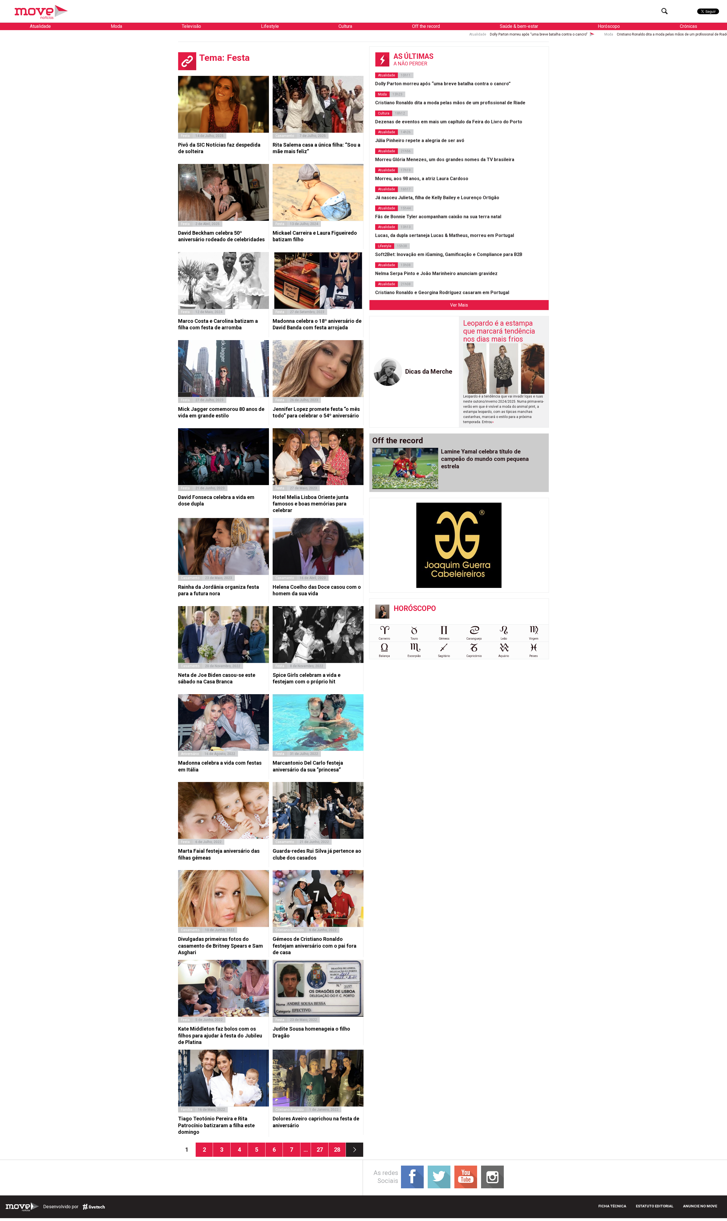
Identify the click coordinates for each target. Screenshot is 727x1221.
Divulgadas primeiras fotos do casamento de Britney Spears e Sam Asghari (220, 945)
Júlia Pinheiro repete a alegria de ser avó (419, 140)
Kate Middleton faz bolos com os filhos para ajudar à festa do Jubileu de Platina (220, 1035)
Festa (185, 136)
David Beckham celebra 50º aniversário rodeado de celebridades (221, 236)
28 (340, 1149)
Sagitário (444, 656)
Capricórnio (474, 656)
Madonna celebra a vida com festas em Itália (220, 766)
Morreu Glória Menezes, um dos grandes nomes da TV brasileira (444, 159)
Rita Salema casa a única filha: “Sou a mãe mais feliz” (316, 148)
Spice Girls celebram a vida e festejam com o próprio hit (306, 678)
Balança (384, 656)
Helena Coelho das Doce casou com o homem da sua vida (317, 590)
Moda (116, 26)
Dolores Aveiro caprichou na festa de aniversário (316, 1122)
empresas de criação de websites (93, 1207)
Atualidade (40, 26)
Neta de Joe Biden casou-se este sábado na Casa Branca (216, 678)
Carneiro (384, 638)
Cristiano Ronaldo (289, 930)
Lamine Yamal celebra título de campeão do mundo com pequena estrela (485, 459)
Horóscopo (609, 26)
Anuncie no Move (700, 1206)
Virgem (533, 638)
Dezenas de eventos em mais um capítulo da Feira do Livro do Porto (672, 34)
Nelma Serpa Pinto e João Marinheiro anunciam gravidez (436, 273)
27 (322, 1149)
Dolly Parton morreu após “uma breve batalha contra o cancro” (397, 34)
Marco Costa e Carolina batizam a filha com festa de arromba (218, 324)
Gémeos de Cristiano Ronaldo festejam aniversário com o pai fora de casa (314, 945)
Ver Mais (459, 305)
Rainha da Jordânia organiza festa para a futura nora (218, 590)
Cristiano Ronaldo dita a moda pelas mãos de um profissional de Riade (531, 34)
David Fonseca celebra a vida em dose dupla (216, 500)
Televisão (191, 26)
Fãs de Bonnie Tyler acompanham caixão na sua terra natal (438, 216)
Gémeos (444, 638)
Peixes (533, 656)
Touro (414, 638)
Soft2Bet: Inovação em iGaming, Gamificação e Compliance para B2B (448, 254)
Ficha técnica (612, 1206)
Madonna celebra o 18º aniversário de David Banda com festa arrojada (317, 324)
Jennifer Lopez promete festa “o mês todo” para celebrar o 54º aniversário (316, 412)
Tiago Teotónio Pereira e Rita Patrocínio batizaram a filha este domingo (216, 1125)
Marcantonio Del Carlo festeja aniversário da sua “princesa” (308, 766)
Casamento (284, 136)
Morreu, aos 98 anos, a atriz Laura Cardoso (421, 178)
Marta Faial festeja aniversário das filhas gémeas (219, 854)
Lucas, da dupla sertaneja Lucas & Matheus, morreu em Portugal (444, 235)
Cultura (345, 26)
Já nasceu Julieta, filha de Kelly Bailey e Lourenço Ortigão (437, 197)
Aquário (503, 656)
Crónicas (688, 26)
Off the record (426, 26)
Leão (504, 638)
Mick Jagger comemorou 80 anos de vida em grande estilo (221, 412)
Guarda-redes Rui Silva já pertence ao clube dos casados (317, 854)
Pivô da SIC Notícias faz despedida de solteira (219, 148)
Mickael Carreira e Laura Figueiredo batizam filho (315, 236)
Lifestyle (270, 26)
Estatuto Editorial (654, 1206)
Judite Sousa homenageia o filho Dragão (311, 1032)
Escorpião (414, 656)
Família (186, 1110)
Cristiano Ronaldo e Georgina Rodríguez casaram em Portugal (442, 292)
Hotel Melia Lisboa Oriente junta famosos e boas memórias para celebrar (310, 503)
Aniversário (190, 754)
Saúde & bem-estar (519, 26)
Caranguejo (474, 638)
